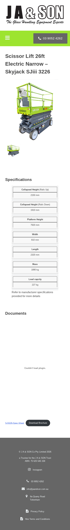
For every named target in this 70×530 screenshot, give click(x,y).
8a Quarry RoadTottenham (37, 498)
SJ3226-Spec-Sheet (14, 423)
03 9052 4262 (37, 481)
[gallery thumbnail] (13, 150)
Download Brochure (38, 423)
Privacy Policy (37, 511)
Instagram (37, 470)
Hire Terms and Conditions (37, 519)
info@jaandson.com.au (37, 489)
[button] (35, 111)
